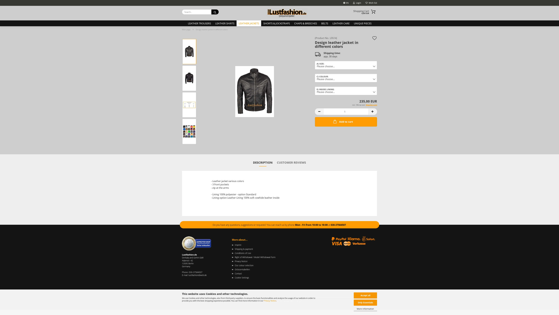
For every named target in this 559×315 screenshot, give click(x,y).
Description (263, 162)
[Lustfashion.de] (287, 13)
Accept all (365, 295)
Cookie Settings (242, 277)
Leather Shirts (224, 23)
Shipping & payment (244, 249)
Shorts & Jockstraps (276, 23)
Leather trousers (199, 23)
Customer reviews (291, 162)
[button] (319, 111)
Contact (238, 273)
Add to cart (346, 121)
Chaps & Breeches (305, 23)
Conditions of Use (243, 253)
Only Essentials (365, 302)
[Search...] (215, 11)
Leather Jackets (249, 23)
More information (365, 308)
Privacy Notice (270, 300)
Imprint (238, 245)
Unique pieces (363, 23)
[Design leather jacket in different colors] (254, 91)
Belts (324, 23)
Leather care (341, 23)
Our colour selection (244, 265)
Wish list (372, 2)
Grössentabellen (242, 269)
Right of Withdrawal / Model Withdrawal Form (255, 257)
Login (358, 2)
